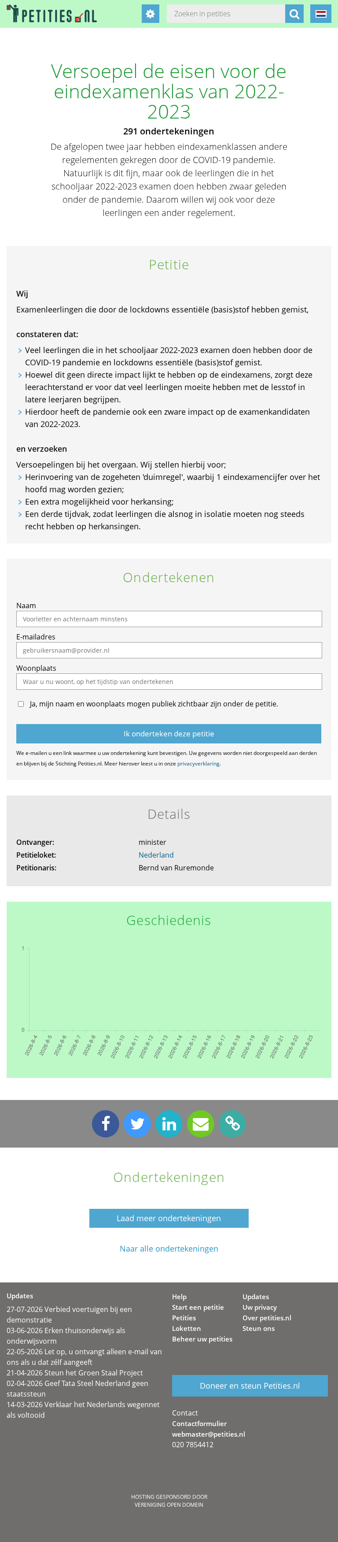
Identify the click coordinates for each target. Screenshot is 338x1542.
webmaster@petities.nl (208, 1434)
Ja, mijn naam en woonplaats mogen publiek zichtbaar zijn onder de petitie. (154, 704)
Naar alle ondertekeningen (169, 1248)
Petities (184, 1317)
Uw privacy (259, 1307)
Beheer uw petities (202, 1338)
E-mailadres (35, 637)
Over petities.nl (266, 1317)
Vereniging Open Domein (169, 1505)
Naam (26, 605)
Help (179, 1296)
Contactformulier (199, 1423)
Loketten (186, 1328)
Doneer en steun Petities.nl (250, 1385)
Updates (255, 1296)
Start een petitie (198, 1307)
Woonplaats (36, 668)
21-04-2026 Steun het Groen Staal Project (75, 1373)
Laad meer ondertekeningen (169, 1218)
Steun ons (258, 1328)
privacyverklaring (198, 763)
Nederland (156, 855)
